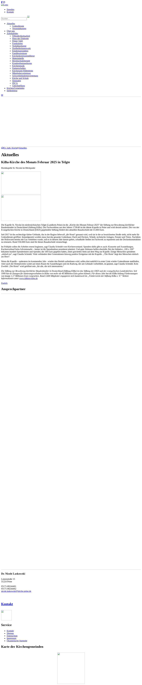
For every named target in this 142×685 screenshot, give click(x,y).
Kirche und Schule (20, 78)
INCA (15, 83)
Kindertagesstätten (20, 51)
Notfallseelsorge (19, 46)
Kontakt (10, 12)
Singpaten (16, 81)
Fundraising (17, 43)
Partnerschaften (19, 68)
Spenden (10, 9)
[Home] (4, 5)
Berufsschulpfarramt (21, 61)
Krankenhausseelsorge (22, 63)
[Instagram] (4, 2)
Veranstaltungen (19, 28)
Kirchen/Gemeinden (15, 88)
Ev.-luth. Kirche (11, 148)
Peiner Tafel (17, 41)
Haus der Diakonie (20, 38)
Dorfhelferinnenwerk (21, 48)
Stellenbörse (12, 90)
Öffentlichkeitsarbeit (21, 36)
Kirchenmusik (18, 66)
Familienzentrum (19, 53)
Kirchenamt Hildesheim (22, 71)
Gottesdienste (18, 26)
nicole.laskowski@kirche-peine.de (16, 591)
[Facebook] (1, 2)
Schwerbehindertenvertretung (25, 76)
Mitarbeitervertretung (21, 73)
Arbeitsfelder (12, 33)
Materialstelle (18, 58)
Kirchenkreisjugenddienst (23, 56)
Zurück (4, 283)
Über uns (11, 31)
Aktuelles (11, 23)
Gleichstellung (18, 86)
